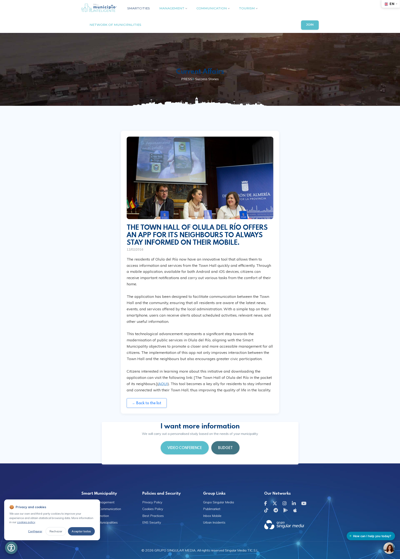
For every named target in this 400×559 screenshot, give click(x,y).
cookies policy (26, 522)
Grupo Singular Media (218, 502)
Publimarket (211, 509)
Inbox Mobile (212, 516)
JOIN (310, 24)
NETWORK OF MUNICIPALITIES (115, 25)
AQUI (163, 383)
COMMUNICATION (211, 8)
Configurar (35, 531)
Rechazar (56, 531)
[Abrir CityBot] (389, 548)
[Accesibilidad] (11, 548)
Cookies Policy (152, 509)
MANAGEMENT (171, 8)
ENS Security (151, 522)
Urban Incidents (214, 522)
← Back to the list (146, 403)
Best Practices (153, 516)
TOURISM (247, 8)
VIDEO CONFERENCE (185, 447)
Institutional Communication (101, 509)
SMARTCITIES (138, 8)
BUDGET (225, 447)
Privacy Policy (152, 502)
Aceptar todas (81, 531)
